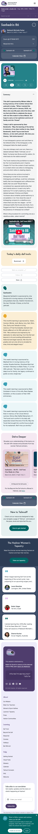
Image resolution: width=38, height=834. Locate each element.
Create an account (15, 830)
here (23, 491)
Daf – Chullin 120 (8, 9)
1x (12, 85)
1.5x (25, 85)
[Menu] (33, 80)
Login (26, 830)
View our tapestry (19, 560)
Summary (6, 94)
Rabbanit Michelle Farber (15, 30)
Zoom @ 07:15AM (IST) (11, 39)
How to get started (19, 528)
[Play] (5, 80)
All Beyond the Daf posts (19, 484)
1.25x (18, 85)
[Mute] (26, 80)
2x (31, 85)
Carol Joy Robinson (24, 666)
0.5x (6, 85)
